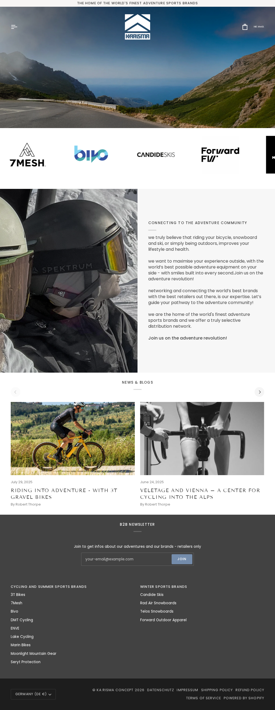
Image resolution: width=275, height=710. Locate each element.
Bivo (14, 611)
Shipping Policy (217, 690)
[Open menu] (19, 27)
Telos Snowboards (156, 611)
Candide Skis (152, 594)
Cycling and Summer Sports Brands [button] (49, 586)
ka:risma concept (115, 690)
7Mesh (16, 603)
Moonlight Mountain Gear (33, 653)
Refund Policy (250, 690)
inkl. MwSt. (259, 26)
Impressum (187, 690)
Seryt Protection (26, 662)
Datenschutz (160, 690)
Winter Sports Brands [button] (163, 586)
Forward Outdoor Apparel (163, 620)
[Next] (259, 392)
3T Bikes (18, 594)
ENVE (15, 628)
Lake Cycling (22, 636)
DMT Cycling (22, 620)
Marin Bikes (21, 645)
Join (182, 559)
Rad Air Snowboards (158, 603)
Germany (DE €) (31, 694)
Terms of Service (203, 698)
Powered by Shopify (244, 698)
